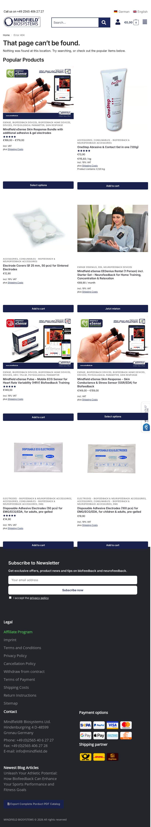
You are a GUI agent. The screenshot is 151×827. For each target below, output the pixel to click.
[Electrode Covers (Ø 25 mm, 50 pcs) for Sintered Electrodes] (38, 224)
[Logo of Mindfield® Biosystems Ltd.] (22, 22)
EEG (100, 267)
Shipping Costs (15, 149)
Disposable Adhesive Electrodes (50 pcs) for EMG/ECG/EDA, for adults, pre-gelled (32, 510)
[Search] (104, 22)
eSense (7, 122)
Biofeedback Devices (25, 122)
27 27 (49, 740)
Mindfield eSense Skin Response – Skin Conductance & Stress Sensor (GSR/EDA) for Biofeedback (107, 382)
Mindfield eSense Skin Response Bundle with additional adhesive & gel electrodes (33, 131)
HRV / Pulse (20, 375)
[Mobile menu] (144, 21)
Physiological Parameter (28, 125)
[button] (131, 22)
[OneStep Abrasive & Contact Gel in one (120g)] (112, 101)
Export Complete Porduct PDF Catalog (35, 804)
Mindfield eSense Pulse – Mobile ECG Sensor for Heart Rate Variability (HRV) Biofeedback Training (36, 381)
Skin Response (54, 125)
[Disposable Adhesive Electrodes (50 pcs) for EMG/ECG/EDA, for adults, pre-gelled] (38, 459)
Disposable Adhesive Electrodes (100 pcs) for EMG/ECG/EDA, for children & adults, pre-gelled (109, 510)
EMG (41, 504)
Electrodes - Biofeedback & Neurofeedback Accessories (37, 498)
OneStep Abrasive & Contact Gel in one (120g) (108, 147)
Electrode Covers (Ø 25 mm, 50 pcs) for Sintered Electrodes (35, 267)
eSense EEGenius (87, 267)
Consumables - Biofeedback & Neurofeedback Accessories (29, 260)
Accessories (84, 140)
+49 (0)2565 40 (28, 740)
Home (6, 35)
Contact (10, 711)
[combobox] (75, 22)
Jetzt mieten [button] (112, 308)
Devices (7, 125)
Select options (38, 185)
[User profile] (118, 22)
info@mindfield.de (31, 751)
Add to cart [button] (112, 185)
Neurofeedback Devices (117, 267)
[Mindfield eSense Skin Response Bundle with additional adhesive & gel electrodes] (38, 92)
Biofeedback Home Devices (54, 122)
